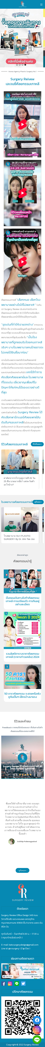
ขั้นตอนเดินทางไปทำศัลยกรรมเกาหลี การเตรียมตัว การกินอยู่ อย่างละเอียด (22, 601)
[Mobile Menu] (41, 4)
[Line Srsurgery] (16, 983)
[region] (22, 38)
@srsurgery (13, 948)
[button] (22, 38)
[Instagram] (37, 1030)
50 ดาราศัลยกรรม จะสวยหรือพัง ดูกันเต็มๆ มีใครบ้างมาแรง (22, 695)
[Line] (37, 1039)
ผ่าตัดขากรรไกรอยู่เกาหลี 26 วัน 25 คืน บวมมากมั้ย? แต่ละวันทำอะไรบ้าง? (19, 481)
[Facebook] (37, 1020)
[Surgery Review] (22, 4)
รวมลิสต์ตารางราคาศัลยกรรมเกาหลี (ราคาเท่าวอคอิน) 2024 (22, 655)
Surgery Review (31, 1044)
